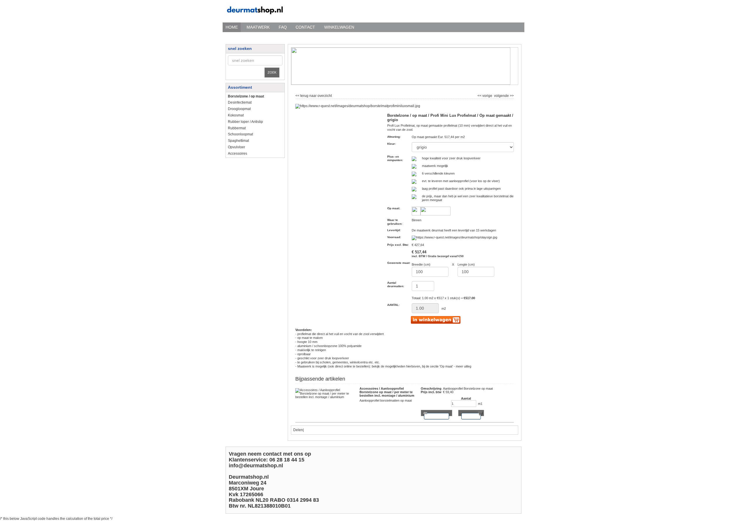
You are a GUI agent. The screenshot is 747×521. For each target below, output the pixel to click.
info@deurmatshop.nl (256, 465)
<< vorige (485, 95)
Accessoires (237, 153)
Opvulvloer (236, 147)
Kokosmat (236, 115)
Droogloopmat (239, 109)
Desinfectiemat (240, 102)
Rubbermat (237, 128)
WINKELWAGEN (339, 27)
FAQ (283, 27)
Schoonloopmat (240, 134)
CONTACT (305, 27)
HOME (232, 27)
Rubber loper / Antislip (245, 122)
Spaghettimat (238, 141)
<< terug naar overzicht (313, 95)
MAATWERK (258, 27)
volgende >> (503, 95)
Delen (298, 430)
